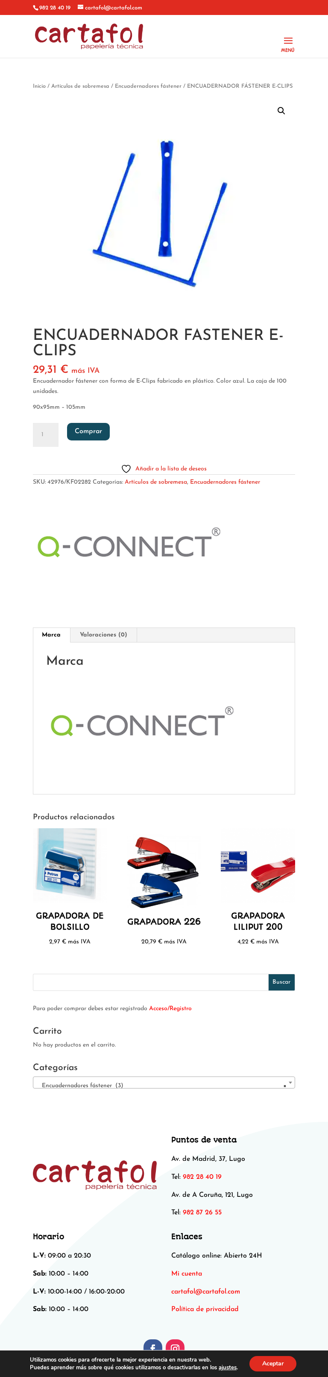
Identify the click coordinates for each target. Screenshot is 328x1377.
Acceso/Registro (170, 1008)
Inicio (39, 86)
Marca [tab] (51, 635)
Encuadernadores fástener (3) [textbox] (161, 1086)
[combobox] (164, 1083)
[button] (281, 111)
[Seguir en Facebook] (153, 1348)
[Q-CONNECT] (130, 548)
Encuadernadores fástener (148, 86)
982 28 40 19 (54, 8)
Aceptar (273, 1363)
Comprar (88, 431)
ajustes (228, 1367)
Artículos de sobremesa (80, 86)
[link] (205, 1291)
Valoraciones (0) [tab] (103, 635)
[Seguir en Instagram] (175, 1348)
